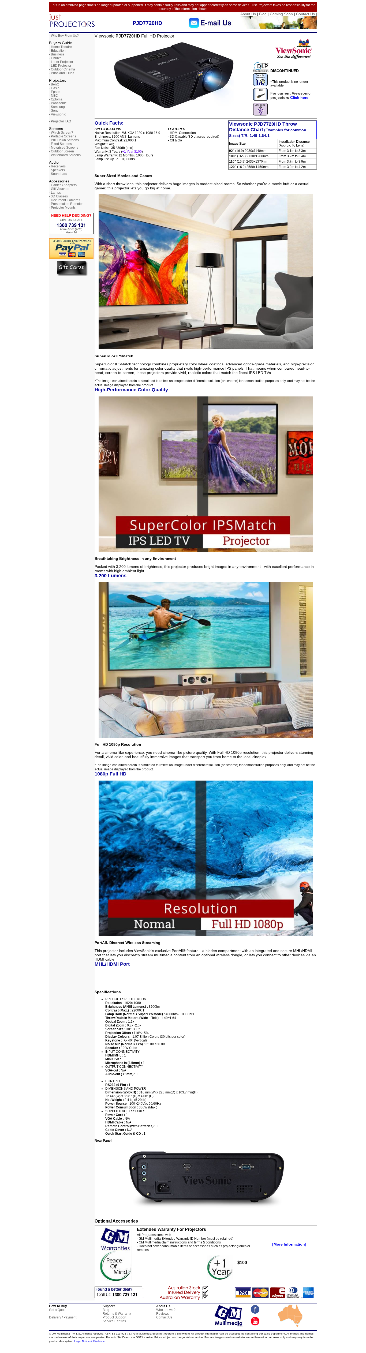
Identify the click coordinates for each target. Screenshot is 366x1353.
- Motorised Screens (63, 147)
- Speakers (57, 170)
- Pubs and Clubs (61, 73)
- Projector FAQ (60, 121)
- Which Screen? (61, 132)
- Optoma (55, 99)
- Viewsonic (57, 114)
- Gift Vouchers (59, 189)
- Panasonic (57, 103)
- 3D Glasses (58, 196)
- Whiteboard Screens (65, 155)
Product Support (114, 1317)
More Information (289, 1244)
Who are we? (165, 1310)
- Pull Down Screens (64, 140)
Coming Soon (281, 14)
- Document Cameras (64, 200)
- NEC (53, 96)
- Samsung (57, 107)
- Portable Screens (62, 136)
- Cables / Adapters (63, 185)
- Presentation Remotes (66, 204)
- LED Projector (60, 66)
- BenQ (54, 84)
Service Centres (114, 1321)
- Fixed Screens (60, 144)
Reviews (162, 1313)
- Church (55, 58)
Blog (263, 14)
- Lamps (55, 192)
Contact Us (305, 14)
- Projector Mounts (62, 207)
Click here (299, 97)
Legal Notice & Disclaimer (90, 1341)
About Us (248, 14)
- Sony (53, 111)
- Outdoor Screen (61, 151)
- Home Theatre (60, 47)
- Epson (54, 92)
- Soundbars (58, 174)
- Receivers (57, 166)
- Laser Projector (61, 62)
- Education (57, 51)
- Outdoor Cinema (62, 69)
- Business (56, 54)
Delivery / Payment (62, 1317)
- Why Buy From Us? (64, 36)
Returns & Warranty (117, 1313)
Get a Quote (57, 1310)
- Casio (54, 88)
